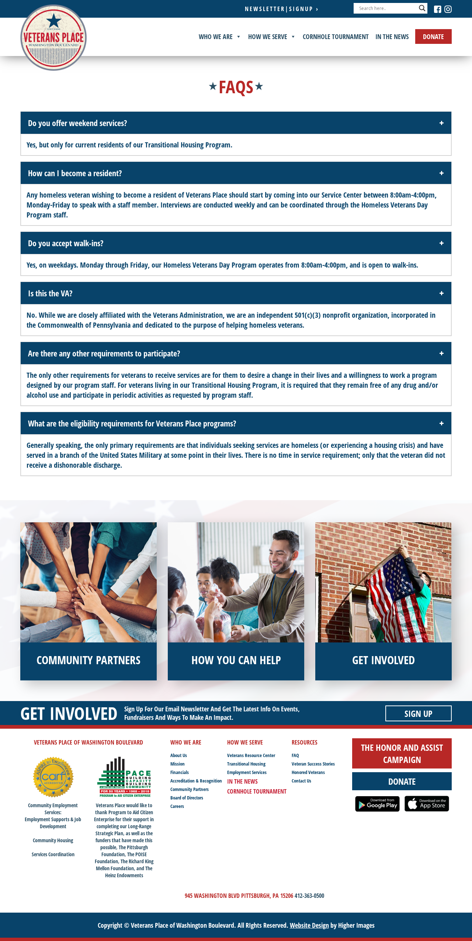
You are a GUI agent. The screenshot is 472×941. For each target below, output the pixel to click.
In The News (242, 781)
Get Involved (69, 713)
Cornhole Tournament (336, 36)
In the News (392, 36)
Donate (433, 36)
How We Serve (267, 36)
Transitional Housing (246, 763)
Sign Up (419, 713)
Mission (177, 763)
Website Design (309, 925)
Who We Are (216, 36)
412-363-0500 (309, 896)
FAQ (295, 755)
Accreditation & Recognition (196, 780)
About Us (178, 755)
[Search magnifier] (422, 8)
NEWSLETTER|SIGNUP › (282, 9)
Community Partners (189, 789)
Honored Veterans (308, 772)
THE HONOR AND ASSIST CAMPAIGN (402, 753)
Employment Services (247, 772)
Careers (177, 806)
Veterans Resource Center (251, 755)
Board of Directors (186, 797)
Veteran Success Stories (313, 763)
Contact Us (301, 780)
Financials (179, 772)
